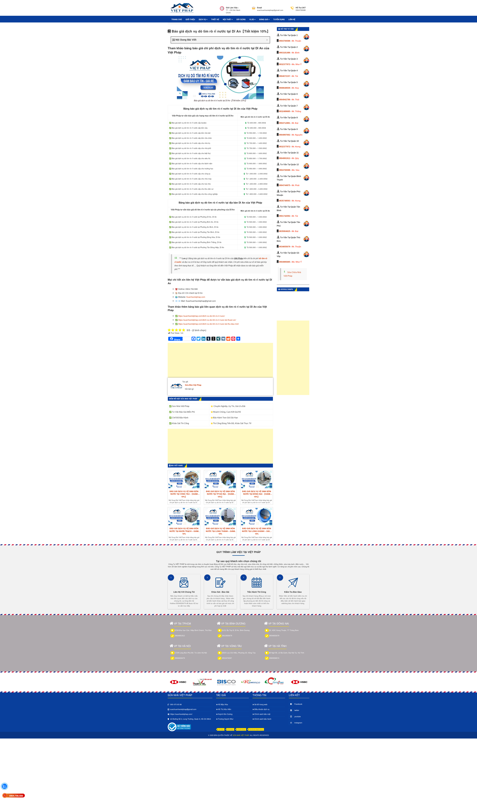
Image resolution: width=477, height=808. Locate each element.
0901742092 (284, 216)
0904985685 (284, 262)
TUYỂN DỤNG (279, 19)
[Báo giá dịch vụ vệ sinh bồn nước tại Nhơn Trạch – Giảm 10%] (183, 516)
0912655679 (227, 636)
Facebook (298, 704)
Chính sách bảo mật (262, 714)
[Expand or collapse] (267, 40)
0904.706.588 (16, 795)
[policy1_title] (222, 10)
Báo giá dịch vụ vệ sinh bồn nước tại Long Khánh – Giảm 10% (256, 531)
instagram (298, 722)
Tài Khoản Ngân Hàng (256, 729)
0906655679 (180, 658)
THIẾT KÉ (215, 19)
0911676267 (227, 658)
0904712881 (284, 123)
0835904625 (284, 231)
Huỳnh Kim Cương (225, 714)
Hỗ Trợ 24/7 (301, 7)
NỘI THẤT (227, 19)
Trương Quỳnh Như (225, 719)
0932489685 (284, 111)
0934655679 (284, 247)
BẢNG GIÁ (263, 19)
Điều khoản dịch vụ (261, 709)
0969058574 (274, 658)
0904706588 (284, 41)
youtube (297, 716)
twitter (296, 710)
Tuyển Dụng (241, 729)
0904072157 (284, 76)
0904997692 (284, 135)
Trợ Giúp (230, 729)
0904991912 (284, 158)
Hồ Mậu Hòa (223, 704)
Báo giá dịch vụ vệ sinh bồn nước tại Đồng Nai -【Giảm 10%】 (256, 494)
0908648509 (284, 88)
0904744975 (284, 185)
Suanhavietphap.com (195, 296)
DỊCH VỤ (202, 19)
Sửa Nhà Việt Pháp (193, 385)
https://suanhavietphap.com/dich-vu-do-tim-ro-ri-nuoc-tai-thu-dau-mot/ (208, 323)
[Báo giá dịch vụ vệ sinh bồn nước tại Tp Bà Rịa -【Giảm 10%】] (220, 479)
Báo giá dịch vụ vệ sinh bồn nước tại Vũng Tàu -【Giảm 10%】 (184, 494)
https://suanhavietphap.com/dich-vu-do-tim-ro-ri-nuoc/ (201, 315)
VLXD (251, 19)
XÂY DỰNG (241, 19)
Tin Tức (221, 729)
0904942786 (284, 100)
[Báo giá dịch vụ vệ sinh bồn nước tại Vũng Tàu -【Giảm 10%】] (183, 479)
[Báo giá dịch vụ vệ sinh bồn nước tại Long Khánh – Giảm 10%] (256, 516)
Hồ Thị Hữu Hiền (224, 709)
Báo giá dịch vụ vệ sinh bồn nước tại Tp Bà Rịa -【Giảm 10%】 (220, 494)
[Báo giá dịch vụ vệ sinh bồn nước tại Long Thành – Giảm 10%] (220, 516)
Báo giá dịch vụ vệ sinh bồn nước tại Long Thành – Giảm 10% (220, 531)
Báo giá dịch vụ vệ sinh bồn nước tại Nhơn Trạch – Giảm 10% (184, 531)
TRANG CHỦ (176, 19)
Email (259, 7)
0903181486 (284, 53)
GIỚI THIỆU (190, 19)
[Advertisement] (220, 361)
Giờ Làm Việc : (232, 7)
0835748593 (284, 201)
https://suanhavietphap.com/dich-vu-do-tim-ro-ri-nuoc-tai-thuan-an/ (207, 319)
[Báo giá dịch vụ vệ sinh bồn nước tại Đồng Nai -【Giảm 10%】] (256, 479)
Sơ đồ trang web (260, 704)
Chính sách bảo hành (262, 719)
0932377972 (284, 64)
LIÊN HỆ (291, 19)
